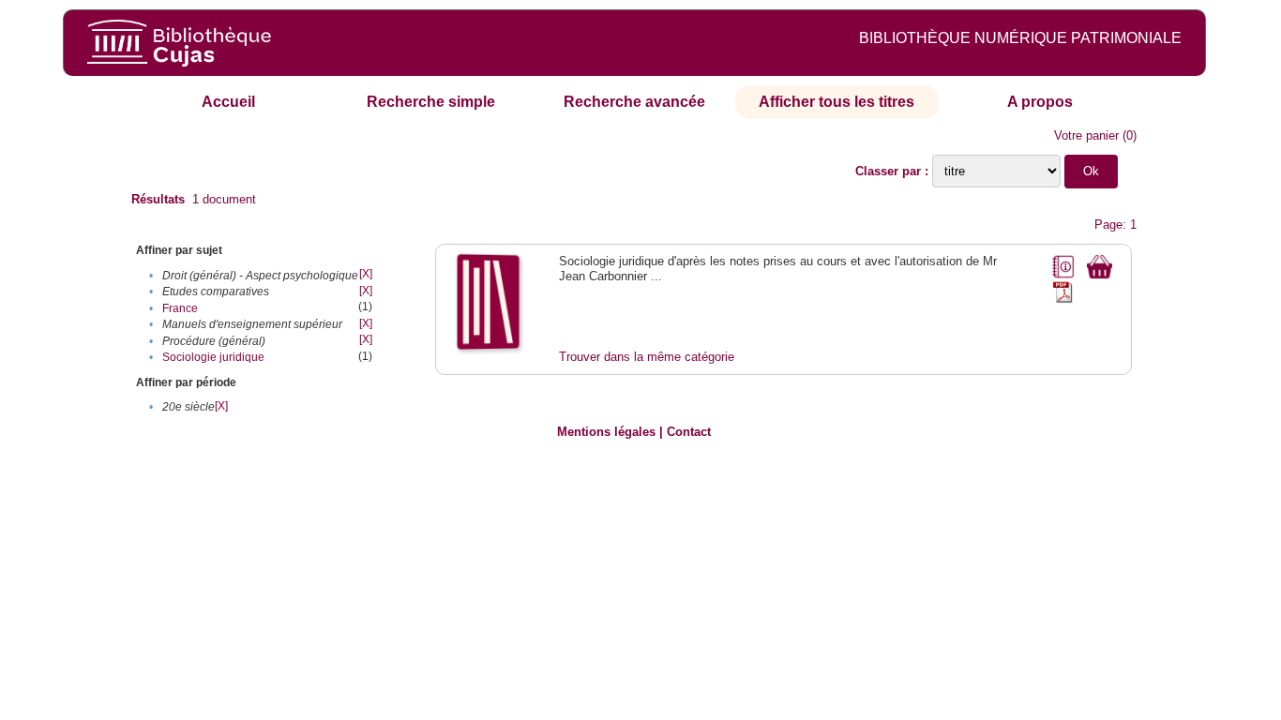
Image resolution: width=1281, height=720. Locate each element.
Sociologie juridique (213, 357)
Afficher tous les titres (836, 102)
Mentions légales (606, 432)
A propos (1040, 102)
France (180, 308)
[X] (365, 273)
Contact (689, 432)
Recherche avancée (634, 102)
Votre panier (1086, 135)
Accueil (228, 102)
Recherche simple (431, 102)
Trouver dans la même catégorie (646, 357)
